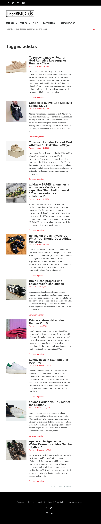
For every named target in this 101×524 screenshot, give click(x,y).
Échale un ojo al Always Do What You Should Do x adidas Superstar (50, 238)
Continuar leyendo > (36, 97)
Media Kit (41, 502)
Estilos (23, 23)
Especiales (49, 23)
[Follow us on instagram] (18, 3)
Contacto (30, 502)
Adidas (31, 66)
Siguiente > (68, 486)
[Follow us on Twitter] (12, 3)
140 (60, 486)
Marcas (10, 23)
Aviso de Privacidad (55, 502)
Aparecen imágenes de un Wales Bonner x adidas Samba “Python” (50, 444)
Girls (35, 23)
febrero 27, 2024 (43, 108)
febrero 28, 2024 (43, 66)
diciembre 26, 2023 (43, 408)
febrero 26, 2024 (43, 148)
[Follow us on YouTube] (23, 3)
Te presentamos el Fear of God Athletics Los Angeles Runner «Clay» (48, 60)
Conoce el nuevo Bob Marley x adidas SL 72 (50, 104)
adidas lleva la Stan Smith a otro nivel (48, 361)
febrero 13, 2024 (43, 244)
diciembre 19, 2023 (43, 450)
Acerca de (20, 502)
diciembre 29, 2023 (43, 365)
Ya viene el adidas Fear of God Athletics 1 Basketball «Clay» (50, 143)
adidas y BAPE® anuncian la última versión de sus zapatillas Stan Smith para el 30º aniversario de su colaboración (49, 190)
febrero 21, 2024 (43, 199)
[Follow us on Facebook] (8, 3)
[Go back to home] (20, 13)
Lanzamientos (67, 23)
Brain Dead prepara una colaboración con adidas (46, 282)
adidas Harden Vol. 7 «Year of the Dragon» (49, 403)
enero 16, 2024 (42, 286)
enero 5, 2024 (42, 326)
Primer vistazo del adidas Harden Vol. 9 (46, 322)
